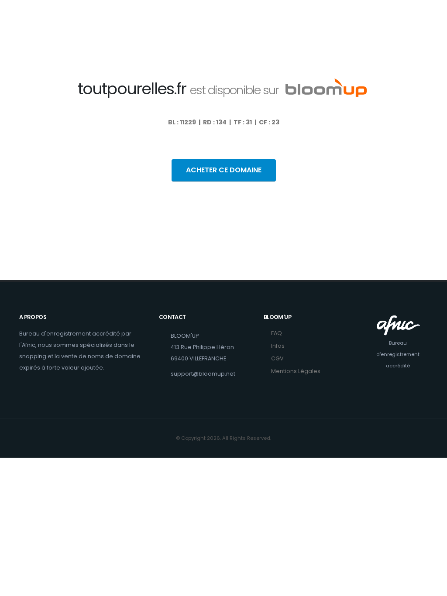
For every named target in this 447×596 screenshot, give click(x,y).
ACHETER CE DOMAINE (223, 170)
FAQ (276, 333)
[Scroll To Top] (432, 586)
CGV (277, 358)
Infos (278, 345)
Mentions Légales (295, 371)
